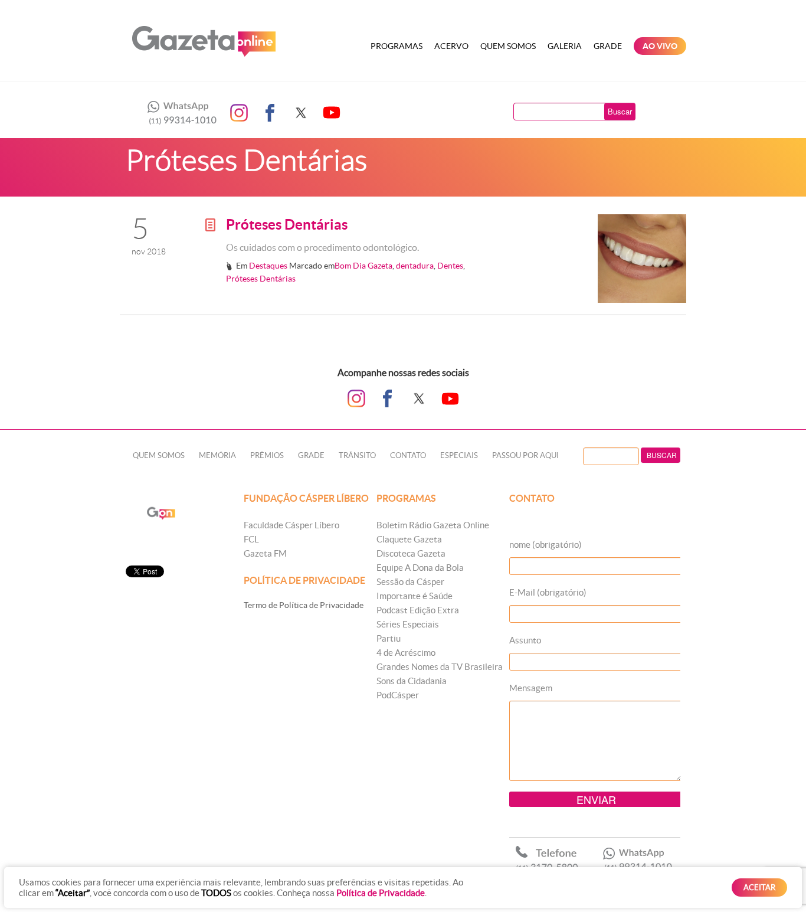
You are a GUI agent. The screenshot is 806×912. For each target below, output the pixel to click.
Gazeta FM (265, 553)
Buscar (620, 111)
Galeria (565, 46)
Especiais (459, 455)
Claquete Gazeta (409, 539)
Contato (408, 455)
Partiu (388, 638)
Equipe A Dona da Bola (420, 568)
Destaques (268, 265)
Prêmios (267, 455)
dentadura (415, 265)
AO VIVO (660, 46)
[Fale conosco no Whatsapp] (178, 112)
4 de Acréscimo (405, 653)
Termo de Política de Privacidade (303, 605)
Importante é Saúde (414, 596)
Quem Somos (508, 46)
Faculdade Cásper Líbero (291, 525)
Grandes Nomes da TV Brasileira (439, 667)
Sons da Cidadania (411, 681)
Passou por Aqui (525, 455)
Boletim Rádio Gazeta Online (432, 525)
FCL (251, 539)
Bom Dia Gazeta (363, 265)
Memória (217, 455)
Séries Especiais (407, 624)
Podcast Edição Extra (417, 610)
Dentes (450, 265)
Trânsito (357, 455)
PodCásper (397, 695)
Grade (608, 46)
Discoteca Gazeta (410, 553)
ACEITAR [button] (759, 887)
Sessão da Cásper (410, 582)
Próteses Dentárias (287, 225)
